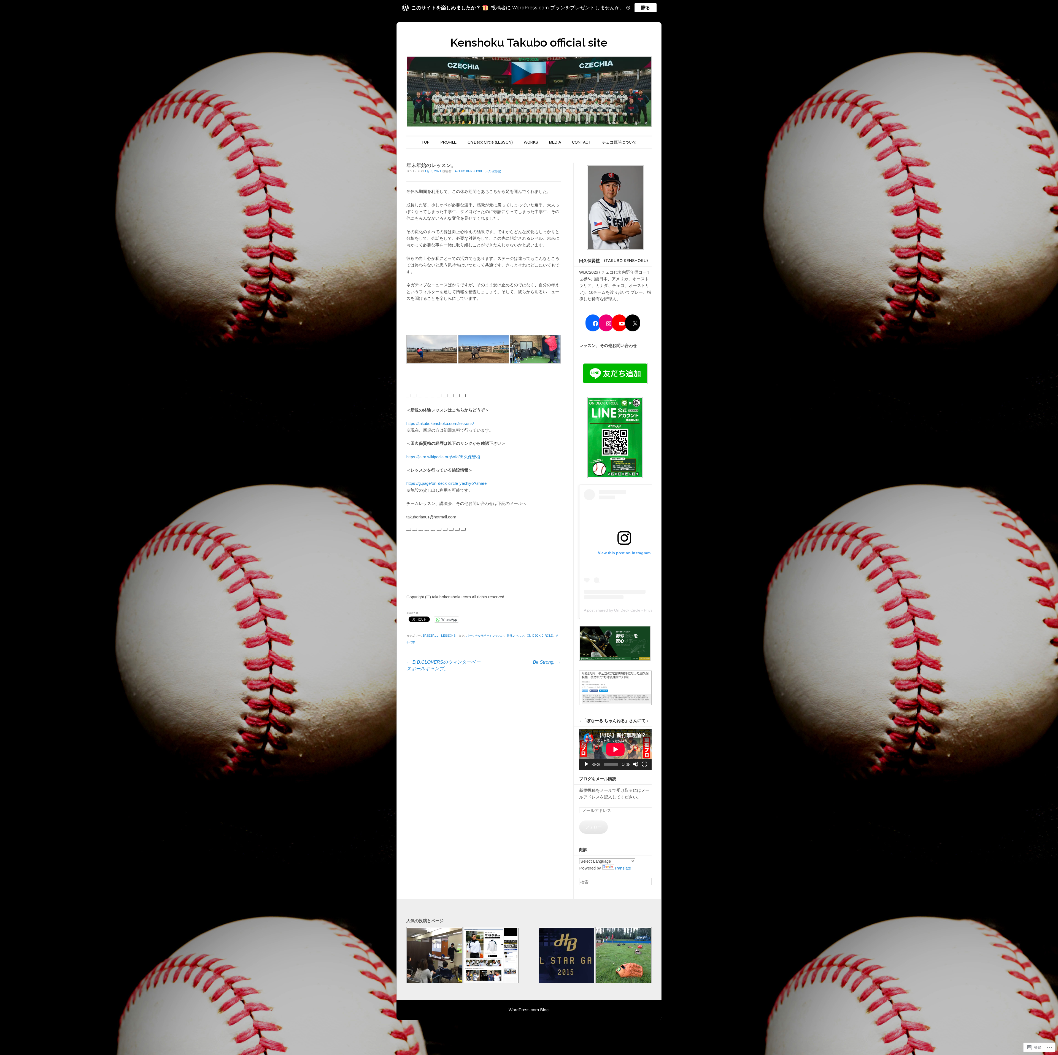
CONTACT (581, 142)
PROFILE (449, 142)
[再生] (586, 764)
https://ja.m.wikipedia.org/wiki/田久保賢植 (443, 456)
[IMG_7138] (623, 956)
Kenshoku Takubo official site (529, 42)
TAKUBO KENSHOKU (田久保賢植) (477, 171)
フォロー (593, 827)
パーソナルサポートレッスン (485, 635)
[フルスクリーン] (644, 764)
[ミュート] (635, 764)
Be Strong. (547, 662)
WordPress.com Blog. (529, 1009)
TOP (425, 142)
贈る (645, 7)
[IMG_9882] (434, 956)
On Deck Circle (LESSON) (490, 142)
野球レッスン (515, 635)
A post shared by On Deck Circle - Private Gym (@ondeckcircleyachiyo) (646, 610)
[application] (615, 749)
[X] (635, 324)
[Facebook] (595, 324)
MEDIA (555, 142)
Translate (622, 868)
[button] (615, 208)
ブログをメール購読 (597, 778)
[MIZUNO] (491, 956)
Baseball (430, 635)
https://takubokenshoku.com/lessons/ (440, 423)
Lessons (448, 635)
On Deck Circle (540, 635)
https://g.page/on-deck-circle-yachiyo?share (446, 483)
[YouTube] (622, 324)
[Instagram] (609, 324)
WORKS (531, 142)
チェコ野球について (619, 142)
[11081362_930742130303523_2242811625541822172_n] (567, 956)
